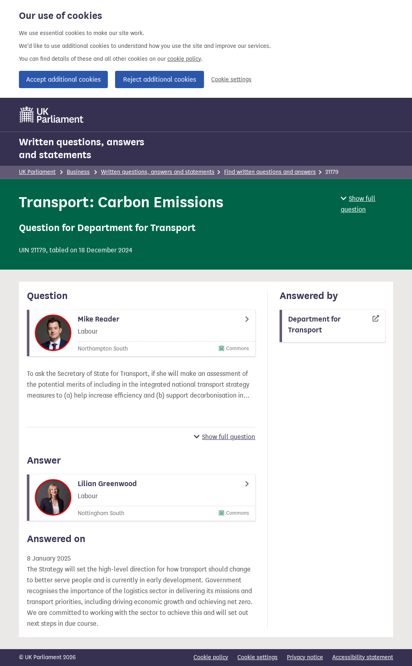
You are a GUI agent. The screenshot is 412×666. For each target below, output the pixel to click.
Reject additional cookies (159, 79)
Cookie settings (231, 79)
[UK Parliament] (51, 115)
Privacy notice (305, 657)
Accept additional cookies (63, 79)
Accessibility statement (362, 657)
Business (78, 172)
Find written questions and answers (270, 172)
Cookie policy (211, 657)
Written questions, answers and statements (81, 148)
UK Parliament (37, 172)
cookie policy (184, 59)
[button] (367, 204)
